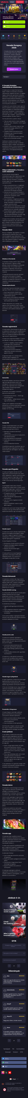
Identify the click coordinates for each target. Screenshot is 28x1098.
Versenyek (8, 1052)
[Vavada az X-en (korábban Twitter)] (6, 1072)
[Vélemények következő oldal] (18, 1040)
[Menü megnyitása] (26, 2)
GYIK (21, 1052)
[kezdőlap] (4, 2)
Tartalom (15, 1052)
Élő (13, 1049)
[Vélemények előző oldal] (9, 1040)
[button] (26, 8)
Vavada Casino (14, 69)
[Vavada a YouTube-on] (9, 1072)
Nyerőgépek (7, 1049)
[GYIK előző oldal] (9, 966)
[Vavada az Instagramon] (2, 1072)
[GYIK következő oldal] (18, 966)
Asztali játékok (20, 1049)
